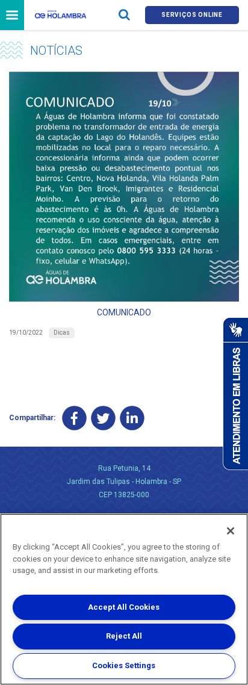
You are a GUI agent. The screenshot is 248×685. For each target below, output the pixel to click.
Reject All (124, 635)
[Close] (230, 531)
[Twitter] (103, 418)
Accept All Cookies (124, 607)
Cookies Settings (123, 665)
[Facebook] (74, 418)
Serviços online (192, 14)
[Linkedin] (132, 418)
